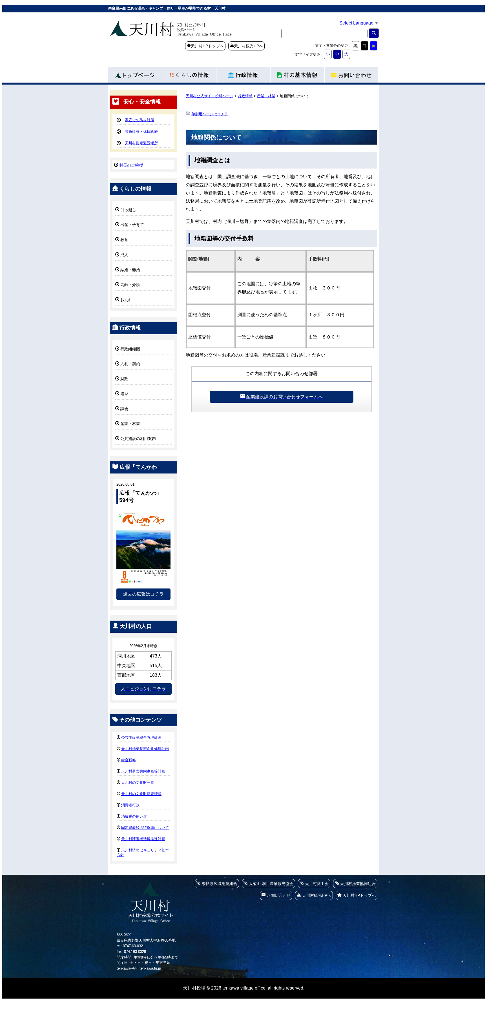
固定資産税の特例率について (145, 828)
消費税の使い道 (134, 816)
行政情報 (243, 73)
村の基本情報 (298, 73)
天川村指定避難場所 (141, 143)
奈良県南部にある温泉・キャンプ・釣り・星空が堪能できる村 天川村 (187, 38)
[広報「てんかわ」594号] (143, 583)
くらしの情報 (189, 73)
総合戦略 (128, 760)
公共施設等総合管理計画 (141, 737)
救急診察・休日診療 (141, 131)
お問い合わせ (352, 73)
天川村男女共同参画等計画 (143, 771)
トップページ (135, 73)
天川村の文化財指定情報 (141, 794)
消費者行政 (130, 805)
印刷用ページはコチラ (209, 114)
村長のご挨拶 (131, 165)
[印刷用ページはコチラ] (188, 114)
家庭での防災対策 (139, 120)
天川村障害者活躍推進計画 (143, 839)
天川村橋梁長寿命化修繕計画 (145, 749)
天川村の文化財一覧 (137, 782)
